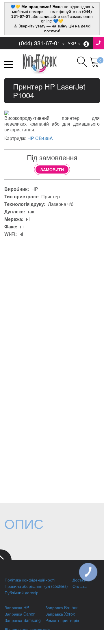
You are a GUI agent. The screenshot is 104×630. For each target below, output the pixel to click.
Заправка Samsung (23, 620)
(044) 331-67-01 (39, 43)
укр (72, 43)
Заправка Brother (61, 607)
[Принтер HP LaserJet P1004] (6, 112)
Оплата (80, 586)
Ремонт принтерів (62, 620)
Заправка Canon (20, 614)
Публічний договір (21, 592)
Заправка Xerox (60, 614)
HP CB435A (40, 138)
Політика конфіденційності (30, 580)
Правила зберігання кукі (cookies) (36, 586)
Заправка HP (17, 607)
